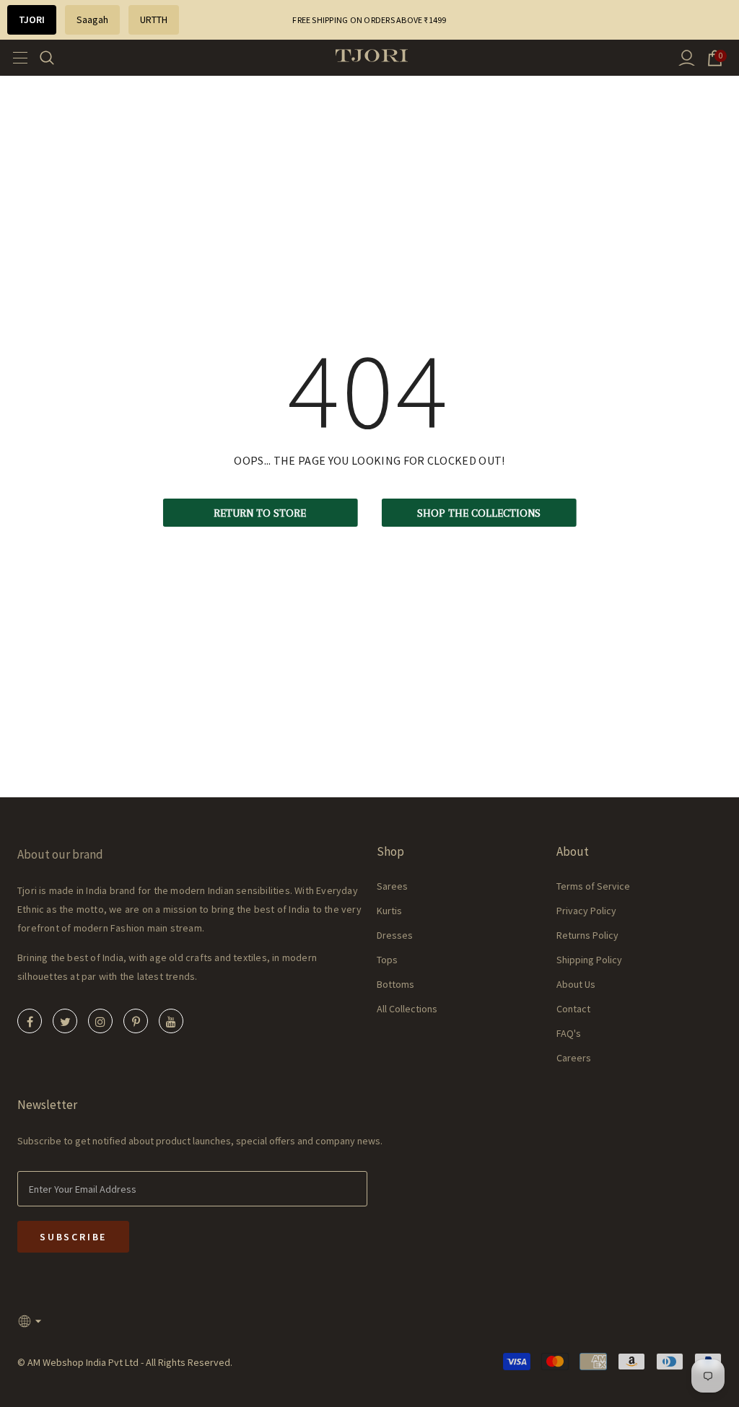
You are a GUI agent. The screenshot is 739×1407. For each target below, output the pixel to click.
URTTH (153, 19)
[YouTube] (171, 1021)
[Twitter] (65, 1021)
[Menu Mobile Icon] (16, 57)
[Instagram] (100, 1021)
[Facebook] (29, 1021)
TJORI (32, 19)
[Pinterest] (135, 1021)
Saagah (92, 19)
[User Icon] (687, 58)
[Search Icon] (56, 58)
